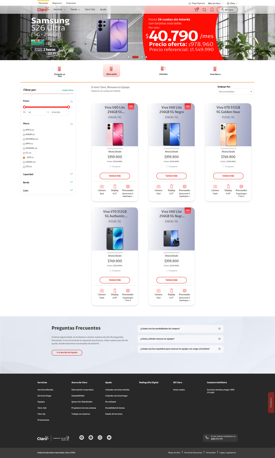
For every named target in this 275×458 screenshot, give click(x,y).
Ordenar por (224, 87)
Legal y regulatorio (228, 453)
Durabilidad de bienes (115, 408)
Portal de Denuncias (193, 453)
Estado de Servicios (113, 414)
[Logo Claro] (43, 9)
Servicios (58, 9)
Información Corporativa (82, 390)
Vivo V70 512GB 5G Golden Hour (228, 110)
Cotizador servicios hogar (116, 396)
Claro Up (41, 414)
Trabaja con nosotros (80, 414)
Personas (43, 3)
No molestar (110, 402)
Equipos (41, 402)
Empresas (71, 3)
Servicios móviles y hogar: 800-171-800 (221, 391)
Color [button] (25, 191)
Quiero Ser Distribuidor (82, 402)
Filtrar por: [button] (29, 90)
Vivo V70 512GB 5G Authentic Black (115, 214)
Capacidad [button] (28, 174)
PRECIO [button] (26, 101)
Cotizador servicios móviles (117, 390)
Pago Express (198, 3)
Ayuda (103, 9)
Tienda (73, 9)
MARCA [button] (26, 123)
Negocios (57, 3)
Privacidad (210, 453)
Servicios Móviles (45, 390)
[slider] (24, 107)
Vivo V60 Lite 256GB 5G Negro (171, 110)
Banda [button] (26, 183)
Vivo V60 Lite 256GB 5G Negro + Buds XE (171, 214)
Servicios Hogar (44, 396)
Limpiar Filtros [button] (67, 90)
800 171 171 (217, 439)
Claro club (42, 408)
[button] (196, 10)
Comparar (116, 167)
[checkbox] (47, 130)
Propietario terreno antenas (83, 408)
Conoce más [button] (115, 176)
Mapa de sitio (174, 453)
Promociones (43, 420)
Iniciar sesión (179, 390)
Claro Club (90, 9)
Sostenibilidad (77, 396)
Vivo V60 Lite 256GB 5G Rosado (115, 110)
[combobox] (236, 92)
